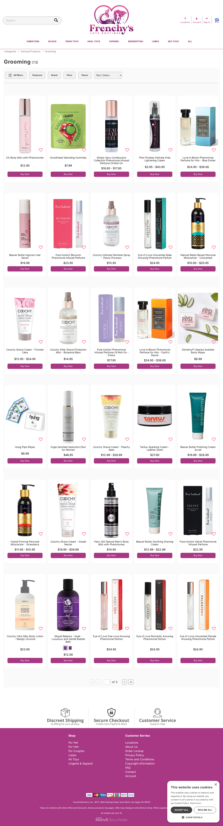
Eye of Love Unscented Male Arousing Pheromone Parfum (155, 256)
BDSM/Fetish (135, 41)
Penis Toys (72, 41)
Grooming (50, 51)
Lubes (155, 41)
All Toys (73, 759)
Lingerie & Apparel (80, 763)
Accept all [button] (182, 810)
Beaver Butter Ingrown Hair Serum (25, 256)
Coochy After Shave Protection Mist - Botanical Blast (68, 351)
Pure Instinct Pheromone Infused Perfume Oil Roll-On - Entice (111, 352)
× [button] (215, 784)
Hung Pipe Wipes (25, 446)
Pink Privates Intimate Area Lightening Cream (154, 159)
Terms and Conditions (139, 759)
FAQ (127, 767)
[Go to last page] (130, 682)
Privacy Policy (134, 755)
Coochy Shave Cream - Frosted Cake (25, 351)
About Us (131, 746)
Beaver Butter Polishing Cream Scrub (198, 448)
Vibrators (32, 41)
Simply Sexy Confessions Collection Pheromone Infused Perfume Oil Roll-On (111, 160)
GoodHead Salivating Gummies (68, 157)
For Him (73, 746)
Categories (10, 51)
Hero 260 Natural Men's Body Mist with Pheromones (111, 543)
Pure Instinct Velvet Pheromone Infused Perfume (198, 543)
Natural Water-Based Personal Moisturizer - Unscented (198, 256)
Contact (130, 772)
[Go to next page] (124, 682)
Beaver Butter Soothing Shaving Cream (154, 543)
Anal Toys (93, 41)
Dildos (52, 41)
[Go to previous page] (98, 682)
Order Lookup (134, 751)
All (190, 41)
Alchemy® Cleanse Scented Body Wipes (198, 351)
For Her (73, 742)
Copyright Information (140, 763)
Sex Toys (173, 41)
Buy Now (25, 174)
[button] (65, 648)
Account (130, 776)
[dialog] (193, 802)
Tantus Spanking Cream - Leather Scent (155, 448)
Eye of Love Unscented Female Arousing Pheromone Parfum (198, 637)
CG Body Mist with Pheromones (25, 157)
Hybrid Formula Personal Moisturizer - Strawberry (25, 543)
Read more (195, 803)
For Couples (76, 751)
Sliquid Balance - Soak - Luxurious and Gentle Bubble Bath (68, 639)
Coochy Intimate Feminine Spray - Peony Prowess (111, 256)
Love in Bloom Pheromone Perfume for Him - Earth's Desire (154, 352)
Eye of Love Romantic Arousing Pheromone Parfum (154, 637)
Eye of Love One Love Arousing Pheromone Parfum (111, 637)
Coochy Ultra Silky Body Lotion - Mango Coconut (25, 637)
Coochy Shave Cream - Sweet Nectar (68, 543)
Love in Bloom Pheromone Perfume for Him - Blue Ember (198, 159)
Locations (131, 742)
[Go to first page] (92, 682)
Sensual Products (30, 51)
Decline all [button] (205, 810)
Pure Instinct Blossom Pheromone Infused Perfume (68, 256)
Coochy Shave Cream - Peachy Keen (111, 448)
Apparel (114, 41)
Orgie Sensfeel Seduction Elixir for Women (68, 448)
